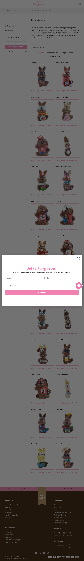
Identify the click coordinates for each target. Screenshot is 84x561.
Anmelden (42, 293)
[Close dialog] (79, 257)
